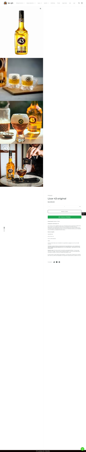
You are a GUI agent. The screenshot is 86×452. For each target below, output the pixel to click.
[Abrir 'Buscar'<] (79, 3)
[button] (80, 206)
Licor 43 (50, 195)
